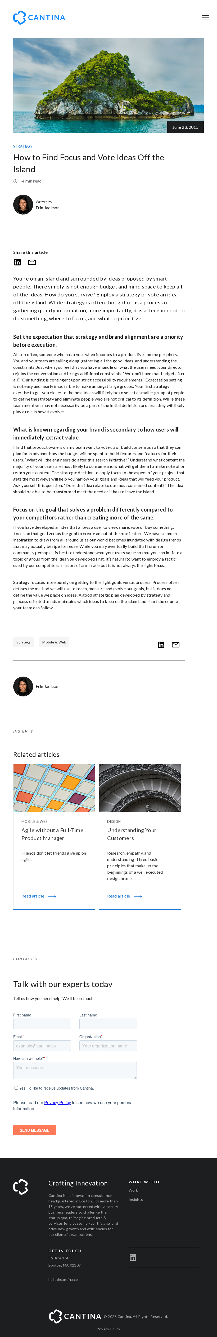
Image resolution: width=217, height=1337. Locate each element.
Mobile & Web (54, 642)
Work (133, 1190)
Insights (136, 1199)
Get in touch (65, 1251)
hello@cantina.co (63, 1279)
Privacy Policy (108, 1329)
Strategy (23, 146)
